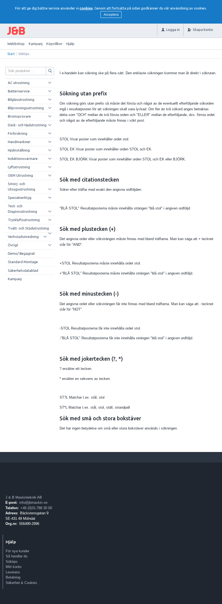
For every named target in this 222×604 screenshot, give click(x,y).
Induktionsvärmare (23, 158)
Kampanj (36, 44)
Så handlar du (16, 556)
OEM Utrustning (20, 175)
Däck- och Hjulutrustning (27, 125)
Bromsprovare (19, 116)
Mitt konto (13, 567)
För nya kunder (17, 551)
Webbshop (16, 44)
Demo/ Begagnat (21, 253)
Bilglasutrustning (21, 99)
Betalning (13, 577)
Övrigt (13, 245)
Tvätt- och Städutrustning (28, 228)
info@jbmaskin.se (33, 502)
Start (11, 54)
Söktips (12, 562)
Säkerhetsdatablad (23, 270)
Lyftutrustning (19, 167)
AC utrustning (19, 83)
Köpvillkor (54, 44)
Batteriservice (19, 91)
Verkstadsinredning (23, 236)
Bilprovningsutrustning (26, 108)
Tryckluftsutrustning (24, 220)
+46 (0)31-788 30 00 (36, 508)
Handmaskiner (19, 142)
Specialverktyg (19, 197)
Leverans (13, 572)
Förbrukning (17, 133)
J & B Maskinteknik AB (23, 497)
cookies (86, 8)
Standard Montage (23, 262)
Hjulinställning (19, 150)
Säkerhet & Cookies (21, 583)
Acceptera (111, 15)
